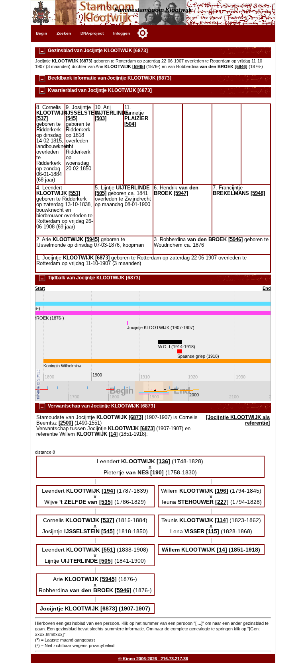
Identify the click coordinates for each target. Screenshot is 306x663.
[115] (212, 531)
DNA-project (92, 33)
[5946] (241, 66)
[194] (108, 491)
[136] (163, 461)
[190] (157, 472)
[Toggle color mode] (143, 33)
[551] (74, 193)
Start (40, 288)
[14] (113, 434)
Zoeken (64, 33)
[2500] (66, 423)
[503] (100, 118)
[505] (100, 193)
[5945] (138, 66)
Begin (41, 33)
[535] (106, 502)
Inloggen (121, 33)
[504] (130, 124)
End (267, 288)
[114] (221, 520)
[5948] (258, 193)
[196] (221, 491)
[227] (222, 502)
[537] (42, 118)
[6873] (86, 60)
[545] (71, 118)
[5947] (181, 193)
